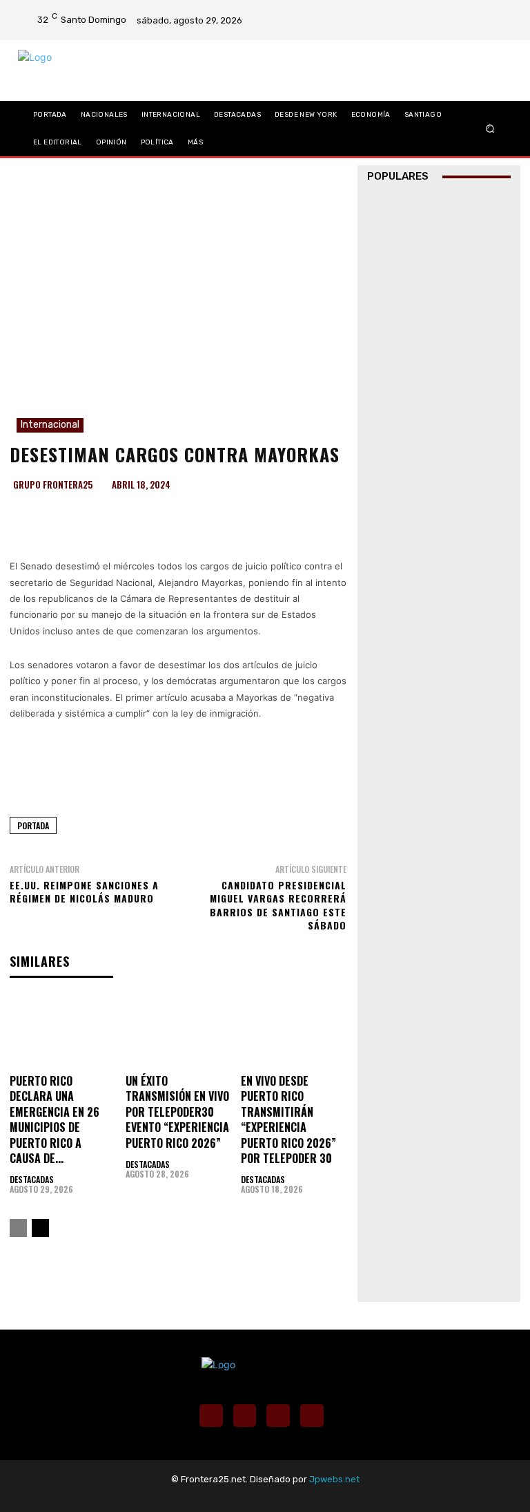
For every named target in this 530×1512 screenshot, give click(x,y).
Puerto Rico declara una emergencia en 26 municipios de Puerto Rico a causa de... (54, 1119)
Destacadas (32, 1179)
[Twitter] (495, 11)
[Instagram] (477, 11)
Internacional (50, 425)
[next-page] (40, 1228)
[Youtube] (495, 29)
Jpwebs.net (334, 1479)
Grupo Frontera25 (52, 484)
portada (33, 825)
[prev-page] (18, 1228)
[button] (490, 128)
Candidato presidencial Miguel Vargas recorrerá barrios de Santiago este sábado (278, 905)
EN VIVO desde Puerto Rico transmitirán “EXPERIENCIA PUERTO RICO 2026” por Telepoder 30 (288, 1119)
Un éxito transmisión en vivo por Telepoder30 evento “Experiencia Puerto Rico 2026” (177, 1111)
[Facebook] (459, 11)
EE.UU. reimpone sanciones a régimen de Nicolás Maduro (84, 892)
